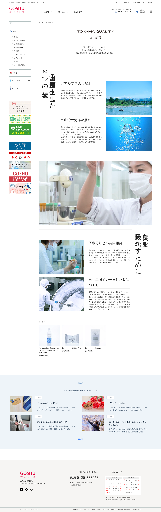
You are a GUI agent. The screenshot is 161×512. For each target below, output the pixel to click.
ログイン (118, 2)
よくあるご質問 (147, 2)
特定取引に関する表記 (124, 509)
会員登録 (126, 2)
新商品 (16, 37)
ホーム (41, 22)
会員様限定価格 (19, 44)
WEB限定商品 (18, 47)
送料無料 (17, 51)
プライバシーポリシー (109, 509)
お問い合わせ (137, 509)
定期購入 (17, 61)
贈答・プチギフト (19, 54)
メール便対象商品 (19, 65)
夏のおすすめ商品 (19, 40)
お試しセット (18, 58)
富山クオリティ (51, 22)
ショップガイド (135, 2)
